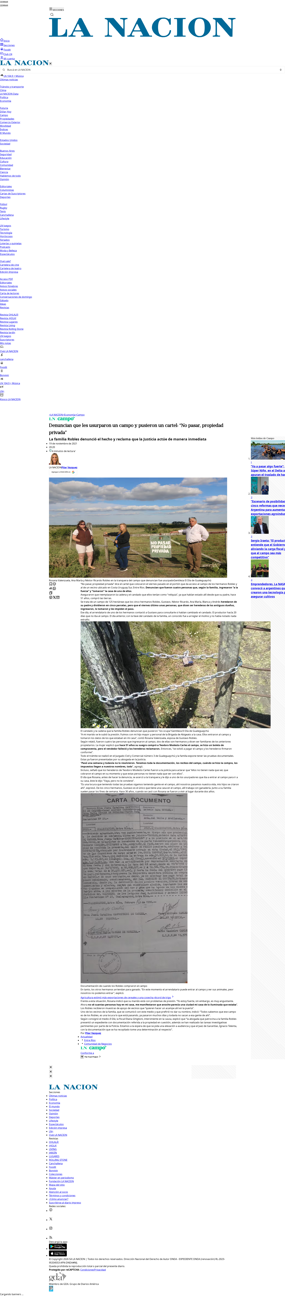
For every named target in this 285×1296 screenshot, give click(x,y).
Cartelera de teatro (10, 268)
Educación (6, 158)
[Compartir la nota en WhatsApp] (54, 589)
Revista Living (7, 325)
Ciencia (4, 172)
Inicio (7, 40)
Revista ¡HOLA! (8, 318)
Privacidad (100, 1269)
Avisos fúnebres (9, 286)
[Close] (51, 1067)
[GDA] (57, 1280)
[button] (142, 230)
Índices (4, 129)
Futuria (4, 108)
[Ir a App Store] (58, 1255)
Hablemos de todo (10, 175)
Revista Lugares (9, 321)
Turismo (4, 229)
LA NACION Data (9, 93)
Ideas (3, 304)
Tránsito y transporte (12, 86)
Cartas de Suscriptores (13, 193)
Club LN (8, 54)
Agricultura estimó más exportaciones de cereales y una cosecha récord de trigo (126, 997)
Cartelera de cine (9, 264)
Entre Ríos (90, 1040)
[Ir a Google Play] (58, 1248)
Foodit (7, 49)
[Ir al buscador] (52, 15)
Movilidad (5, 126)
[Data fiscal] (51, 1290)
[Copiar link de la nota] (51, 593)
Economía (69, 414)
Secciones (9, 45)
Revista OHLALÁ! (9, 314)
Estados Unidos (9, 140)
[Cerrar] (50, 64)
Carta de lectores (9, 293)
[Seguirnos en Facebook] (51, 1210)
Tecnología (6, 232)
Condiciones (87, 1269)
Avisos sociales (8, 289)
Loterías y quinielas (11, 243)
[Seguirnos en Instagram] (51, 1229)
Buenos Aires (7, 150)
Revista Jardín (7, 332)
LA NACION (56, 414)
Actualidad (86, 1036)
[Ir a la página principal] (142, 36)
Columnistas (7, 190)
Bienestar (5, 168)
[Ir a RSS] (51, 1238)
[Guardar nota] (51, 584)
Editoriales (6, 186)
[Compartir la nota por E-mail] (58, 598)
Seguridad (6, 154)
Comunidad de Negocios (98, 1043)
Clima (3, 90)
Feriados (5, 240)
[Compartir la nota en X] (54, 598)
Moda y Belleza (8, 250)
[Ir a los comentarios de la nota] (54, 584)
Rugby (3, 207)
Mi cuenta (9, 58)
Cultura (4, 161)
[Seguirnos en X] (51, 1219)
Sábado (4, 300)
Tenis (3, 211)
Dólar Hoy (5, 111)
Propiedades (7, 118)
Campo (4, 115)
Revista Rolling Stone (11, 329)
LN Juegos (5, 225)
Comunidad (6, 165)
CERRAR (4, 2)
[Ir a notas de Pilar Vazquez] (144, 459)
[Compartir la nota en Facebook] (51, 598)
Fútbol (3, 204)
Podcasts (5, 247)
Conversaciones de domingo (16, 297)
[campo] (62, 420)
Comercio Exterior (10, 122)
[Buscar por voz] (281, 70)
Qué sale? (5, 261)
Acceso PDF (6, 279)
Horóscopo (6, 236)
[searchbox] (141, 70)
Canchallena (7, 215)
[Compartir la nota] (51, 589)
